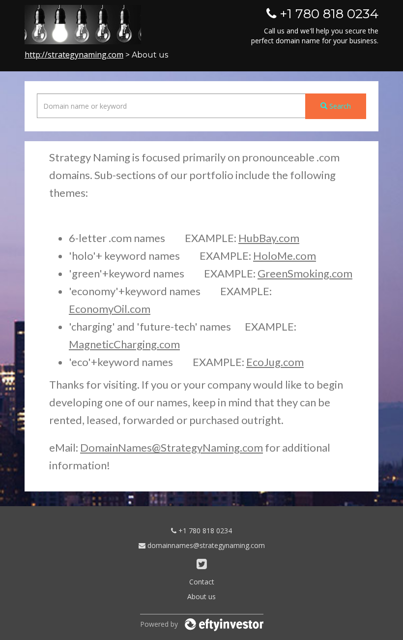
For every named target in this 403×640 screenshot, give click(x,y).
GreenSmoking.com (305, 273)
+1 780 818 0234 (204, 530)
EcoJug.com (275, 361)
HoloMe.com (284, 255)
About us (201, 596)
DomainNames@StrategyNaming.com (171, 447)
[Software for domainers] (224, 624)
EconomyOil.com (109, 308)
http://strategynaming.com (74, 54)
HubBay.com (268, 237)
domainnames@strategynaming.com (205, 545)
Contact (201, 581)
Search (339, 106)
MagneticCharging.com (124, 344)
